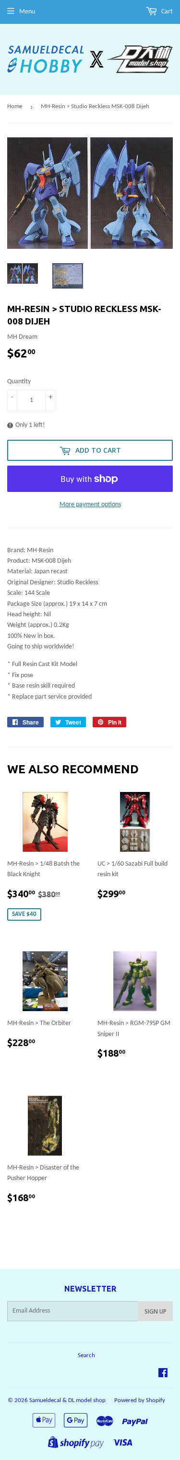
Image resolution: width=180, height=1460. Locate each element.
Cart (166, 11)
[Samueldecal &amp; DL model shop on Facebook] (163, 1374)
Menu (27, 11)
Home (14, 106)
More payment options (90, 504)
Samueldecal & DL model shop (67, 1400)
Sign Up (155, 1311)
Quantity (19, 381)
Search (86, 1355)
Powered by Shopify (139, 1400)
